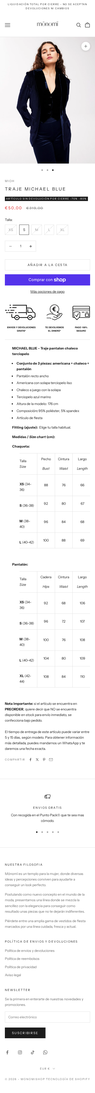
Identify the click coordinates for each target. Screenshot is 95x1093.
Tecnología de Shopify (68, 1079)
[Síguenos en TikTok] (32, 1052)
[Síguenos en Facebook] (7, 1052)
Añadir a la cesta (48, 265)
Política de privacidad (21, 967)
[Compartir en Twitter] (37, 760)
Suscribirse (25, 1033)
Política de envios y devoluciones (30, 950)
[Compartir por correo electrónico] (51, 760)
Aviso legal (13, 975)
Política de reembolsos (22, 958)
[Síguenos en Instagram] (20, 1052)
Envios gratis (47, 807)
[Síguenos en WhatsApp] (45, 1052)
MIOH (10, 181)
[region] (47, 809)
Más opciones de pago (47, 291)
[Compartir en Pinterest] (44, 760)
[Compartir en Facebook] (30, 760)
